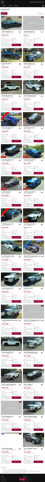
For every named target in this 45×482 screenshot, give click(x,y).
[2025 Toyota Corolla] (11, 247)
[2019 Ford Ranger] (11, 440)
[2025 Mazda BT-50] (11, 119)
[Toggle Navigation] (43, 5)
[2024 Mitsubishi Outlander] (11, 312)
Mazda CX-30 (4, 479)
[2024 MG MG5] (33, 279)
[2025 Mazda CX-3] (33, 119)
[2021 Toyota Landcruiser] (11, 376)
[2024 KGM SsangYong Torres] (33, 247)
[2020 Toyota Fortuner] (33, 408)
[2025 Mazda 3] (11, 183)
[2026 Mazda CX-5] (11, 23)
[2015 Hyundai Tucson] (33, 440)
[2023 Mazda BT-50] (11, 344)
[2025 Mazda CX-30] (11, 151)
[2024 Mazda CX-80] (11, 279)
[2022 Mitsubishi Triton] (33, 344)
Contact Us (16, 44)
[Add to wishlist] (20, 32)
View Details (6, 44)
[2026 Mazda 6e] (11, 55)
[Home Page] (2, 2)
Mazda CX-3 (4, 478)
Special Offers (26, 479)
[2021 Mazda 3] (33, 376)
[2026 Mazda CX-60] (33, 87)
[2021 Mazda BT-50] (11, 408)
